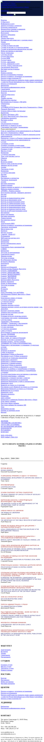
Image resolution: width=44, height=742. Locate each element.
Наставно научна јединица (10, 69)
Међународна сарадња (8, 100)
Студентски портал (7, 301)
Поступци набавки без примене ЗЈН (13, 405)
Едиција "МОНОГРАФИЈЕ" (10, 274)
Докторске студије (7, 169)
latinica (10, 15)
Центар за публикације (9, 84)
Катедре (3, 71)
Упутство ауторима (7, 258)
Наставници (5, 212)
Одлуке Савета (6, 60)
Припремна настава (8, 409)
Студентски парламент (9, 329)
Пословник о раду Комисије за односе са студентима (19, 387)
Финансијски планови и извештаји (13, 29)
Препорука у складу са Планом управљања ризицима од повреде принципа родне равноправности (20, 139)
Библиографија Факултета (10, 280)
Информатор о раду (8, 24)
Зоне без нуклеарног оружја (12, 597)
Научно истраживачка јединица (12, 74)
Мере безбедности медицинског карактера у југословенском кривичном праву (18, 537)
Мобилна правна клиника (10, 189)
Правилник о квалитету (9, 360)
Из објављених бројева (9, 260)
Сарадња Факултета (8, 94)
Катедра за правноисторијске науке (13, 209)
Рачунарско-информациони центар (13, 87)
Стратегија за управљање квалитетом (14, 358)
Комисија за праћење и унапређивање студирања (18, 369)
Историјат (4, 36)
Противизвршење (7, 485)
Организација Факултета (9, 67)
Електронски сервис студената (11, 298)
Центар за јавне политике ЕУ (11, 78)
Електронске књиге (8, 254)
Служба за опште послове (10, 45)
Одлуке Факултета (7, 56)
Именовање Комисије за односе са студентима (17, 389)
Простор (4, 93)
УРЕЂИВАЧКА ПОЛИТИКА (11, 423)
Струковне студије (7, 143)
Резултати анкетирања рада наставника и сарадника (19, 374)
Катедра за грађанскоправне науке (13, 203)
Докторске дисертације (9, 180)
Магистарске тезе (7, 229)
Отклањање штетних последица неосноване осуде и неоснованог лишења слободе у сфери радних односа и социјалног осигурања (22, 574)
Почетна (4, 20)
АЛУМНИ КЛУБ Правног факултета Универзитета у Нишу (22, 107)
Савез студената (6, 330)
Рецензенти (5, 263)
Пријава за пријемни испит (10, 410)
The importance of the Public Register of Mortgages (21, 520)
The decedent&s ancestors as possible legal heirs (20, 559)
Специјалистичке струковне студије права (15, 147)
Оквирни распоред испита (10, 305)
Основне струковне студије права (12, 145)
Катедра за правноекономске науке (13, 207)
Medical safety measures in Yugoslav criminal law (20, 540)
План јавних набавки (8, 401)
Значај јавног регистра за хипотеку (15, 518)
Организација (5, 657)
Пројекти (4, 231)
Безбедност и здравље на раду (11, 125)
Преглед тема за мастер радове (11, 163)
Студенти (4, 296)
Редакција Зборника (8, 261)
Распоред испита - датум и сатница (13, 341)
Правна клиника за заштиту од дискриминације (17, 187)
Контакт (4, 265)
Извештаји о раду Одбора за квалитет (14, 367)
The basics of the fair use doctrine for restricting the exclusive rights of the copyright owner (21, 590)
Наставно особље (7, 120)
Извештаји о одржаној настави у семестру (15, 378)
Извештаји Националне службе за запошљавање (18, 381)
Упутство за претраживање (10, 252)
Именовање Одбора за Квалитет (12, 354)
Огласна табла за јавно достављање (13, 111)
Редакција (4, 289)
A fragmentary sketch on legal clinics (16, 624)
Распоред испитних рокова (10, 310)
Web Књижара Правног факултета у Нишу (15, 294)
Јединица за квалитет (8, 91)
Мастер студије (6, 151)
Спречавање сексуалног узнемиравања (14, 127)
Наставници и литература (10, 178)
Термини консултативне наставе (12, 312)
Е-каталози (4, 245)
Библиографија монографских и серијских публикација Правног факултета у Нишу (17, 630)
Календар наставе (7, 314)
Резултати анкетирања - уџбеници (13, 376)
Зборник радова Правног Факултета (13, 269)
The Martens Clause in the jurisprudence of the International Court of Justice (19, 504)
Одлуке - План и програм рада (11, 65)
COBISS (4, 249)
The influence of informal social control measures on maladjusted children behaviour (21, 549)
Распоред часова (6, 303)
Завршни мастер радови (9, 165)
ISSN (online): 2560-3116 (9, 437)
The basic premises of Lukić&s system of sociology (21, 494)
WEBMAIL (5, 11)
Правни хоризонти (7, 281)
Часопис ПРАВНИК (8, 334)
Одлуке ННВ (5, 58)
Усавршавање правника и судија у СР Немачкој (19, 476)
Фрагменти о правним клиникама (13, 622)
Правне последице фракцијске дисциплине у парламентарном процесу (18, 526)
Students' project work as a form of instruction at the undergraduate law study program (21, 616)
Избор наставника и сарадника (11, 51)
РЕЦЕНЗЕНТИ (6, 428)
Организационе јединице (10, 123)
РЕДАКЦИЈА (6, 430)
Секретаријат (5, 44)
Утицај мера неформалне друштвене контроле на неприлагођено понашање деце (20, 546)
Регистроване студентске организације (14, 332)
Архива (3, 105)
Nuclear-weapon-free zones (11, 599)
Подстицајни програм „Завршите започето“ (16, 192)
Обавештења (5, 104)
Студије (3, 122)
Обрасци (4, 158)
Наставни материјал (8, 183)
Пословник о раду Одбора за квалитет (14, 356)
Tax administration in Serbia (11, 606)
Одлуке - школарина (8, 62)
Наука (3, 222)
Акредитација (6, 650)
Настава (3, 160)
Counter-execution (8, 487)
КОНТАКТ (5, 432)
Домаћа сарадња (6, 98)
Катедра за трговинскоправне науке (13, 205)
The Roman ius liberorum (10, 512)
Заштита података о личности (11, 25)
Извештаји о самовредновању (11, 363)
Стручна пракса (6, 320)
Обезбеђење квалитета (9, 118)
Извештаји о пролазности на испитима (14, 379)
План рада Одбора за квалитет (11, 365)
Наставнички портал (8, 220)
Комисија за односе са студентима (13, 385)
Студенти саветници (8, 300)
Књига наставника (7, 214)
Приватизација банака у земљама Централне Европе (21, 565)
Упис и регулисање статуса (10, 156)
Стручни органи (6, 54)
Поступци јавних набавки (10, 403)
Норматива (5, 113)
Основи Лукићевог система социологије (17, 492)
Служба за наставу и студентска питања (15, 47)
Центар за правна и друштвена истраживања (16, 76)
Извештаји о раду (7, 383)
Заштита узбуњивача (8, 35)
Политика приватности (9, 27)
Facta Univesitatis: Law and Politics (12, 292)
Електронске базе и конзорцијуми (12, 247)
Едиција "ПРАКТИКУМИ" (10, 272)
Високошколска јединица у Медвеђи (13, 102)
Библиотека (5, 85)
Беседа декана (6, 468)
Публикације (5, 236)
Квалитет (4, 349)
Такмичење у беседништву (10, 321)
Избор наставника (7, 682)
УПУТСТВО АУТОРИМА (10, 424)
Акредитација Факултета (9, 31)
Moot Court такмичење (8, 336)
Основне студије (6, 149)
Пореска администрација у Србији (14, 604)
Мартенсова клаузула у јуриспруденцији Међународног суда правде (16, 500)
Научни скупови (6, 232)
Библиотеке (5, 251)
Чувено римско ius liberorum (12, 510)
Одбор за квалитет (7, 352)
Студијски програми (8, 154)
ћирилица (4, 15)
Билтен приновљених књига (11, 243)
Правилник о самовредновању (11, 361)
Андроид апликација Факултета (12, 325)
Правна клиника (6, 73)
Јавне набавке (6, 398)
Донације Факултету (8, 109)
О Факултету (5, 22)
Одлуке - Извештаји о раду (10, 64)
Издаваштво (5, 240)
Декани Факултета (7, 38)
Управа (3, 42)
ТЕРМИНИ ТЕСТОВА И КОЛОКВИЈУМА (16, 343)
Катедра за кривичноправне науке (13, 202)
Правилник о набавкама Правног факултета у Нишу (19, 399)
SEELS (3, 96)
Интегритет (5, 33)
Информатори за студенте (10, 390)
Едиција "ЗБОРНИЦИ (8, 276)
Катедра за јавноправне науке (11, 200)
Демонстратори (6, 218)
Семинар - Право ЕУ (8, 234)
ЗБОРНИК (4, 421)
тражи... (3, 13)
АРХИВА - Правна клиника (10, 191)
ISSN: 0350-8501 (6, 435)
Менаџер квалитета (7, 394)
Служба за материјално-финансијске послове (16, 49)
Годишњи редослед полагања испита (14, 316)
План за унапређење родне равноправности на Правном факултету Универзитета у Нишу (20, 132)
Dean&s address (7, 470)
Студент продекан (7, 327)
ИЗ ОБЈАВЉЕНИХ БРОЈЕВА (11, 426)
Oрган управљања (7, 53)
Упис (2, 407)
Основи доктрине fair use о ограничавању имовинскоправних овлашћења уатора (17, 587)
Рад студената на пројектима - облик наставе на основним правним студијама (19, 612)
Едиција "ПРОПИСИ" (9, 278)
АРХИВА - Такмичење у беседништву (14, 323)
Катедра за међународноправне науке (14, 211)
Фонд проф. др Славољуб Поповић (13, 338)
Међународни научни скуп (10, 238)
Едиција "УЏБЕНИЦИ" (9, 271)
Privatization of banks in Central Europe (16, 567)
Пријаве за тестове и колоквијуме (12, 340)
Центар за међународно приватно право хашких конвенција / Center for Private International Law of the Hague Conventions (22, 81)
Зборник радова (6, 256)
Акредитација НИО (8, 223)
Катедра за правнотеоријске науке (13, 198)
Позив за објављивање (9, 283)
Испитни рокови (6, 162)
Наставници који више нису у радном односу (17, 40)
